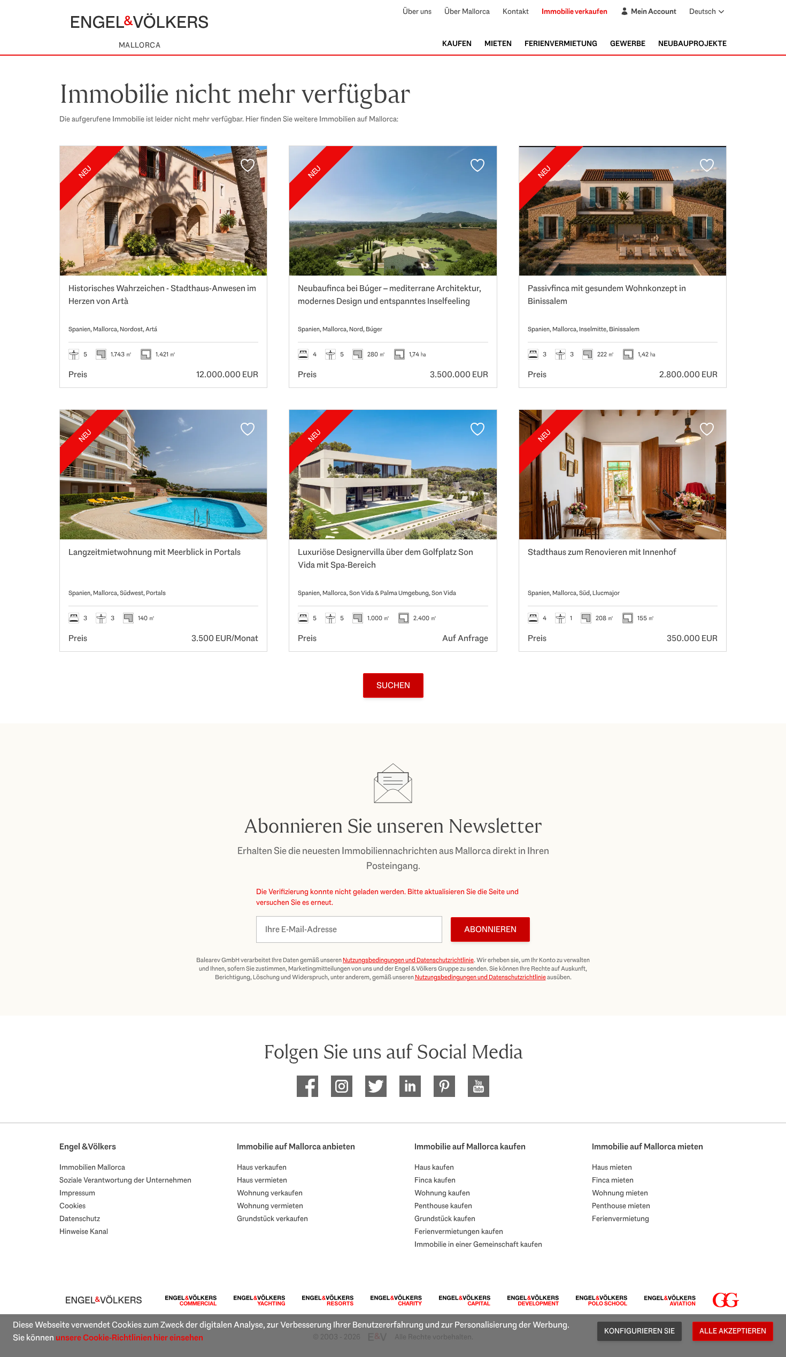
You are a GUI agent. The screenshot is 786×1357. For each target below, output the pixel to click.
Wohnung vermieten (270, 1205)
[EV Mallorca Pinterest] (444, 1086)
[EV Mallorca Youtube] (478, 1086)
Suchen (393, 685)
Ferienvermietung (561, 43)
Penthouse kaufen (443, 1205)
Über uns (417, 11)
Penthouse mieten (621, 1205)
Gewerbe (627, 43)
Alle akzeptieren (732, 1331)
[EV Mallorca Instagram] (341, 1086)
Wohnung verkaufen (270, 1193)
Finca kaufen (435, 1180)
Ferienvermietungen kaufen (458, 1231)
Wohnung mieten (620, 1193)
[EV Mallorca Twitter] (376, 1086)
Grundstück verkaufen (272, 1218)
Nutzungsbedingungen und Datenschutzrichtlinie (408, 960)
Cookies (72, 1205)
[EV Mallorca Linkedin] (410, 1086)
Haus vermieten (262, 1180)
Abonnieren (490, 929)
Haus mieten (612, 1167)
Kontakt (516, 11)
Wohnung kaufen (442, 1193)
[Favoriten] (247, 165)
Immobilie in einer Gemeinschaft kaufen (478, 1244)
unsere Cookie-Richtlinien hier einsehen (129, 1337)
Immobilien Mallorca (92, 1167)
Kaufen (457, 43)
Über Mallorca (467, 11)
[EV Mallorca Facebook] (307, 1086)
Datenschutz (79, 1218)
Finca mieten (613, 1180)
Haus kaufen (434, 1167)
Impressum (77, 1193)
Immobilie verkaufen (574, 11)
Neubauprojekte (692, 43)
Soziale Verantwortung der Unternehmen (125, 1180)
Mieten (498, 43)
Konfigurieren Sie (639, 1331)
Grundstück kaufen (444, 1218)
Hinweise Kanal (83, 1231)
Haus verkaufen (262, 1167)
